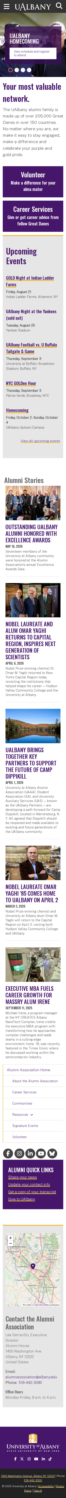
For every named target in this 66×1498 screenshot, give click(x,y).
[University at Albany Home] (33, 5)
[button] (33, 1266)
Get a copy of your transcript (32, 1192)
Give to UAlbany (21, 1199)
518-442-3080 (30, 1382)
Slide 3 (23, 70)
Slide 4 (29, 70)
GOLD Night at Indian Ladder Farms (30, 281)
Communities (22, 1103)
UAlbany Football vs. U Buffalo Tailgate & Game (31, 347)
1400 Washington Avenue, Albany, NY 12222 (28, 1475)
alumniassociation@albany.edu (31, 1377)
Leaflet (28, 1304)
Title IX (37, 1490)
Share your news (22, 1177)
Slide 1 (10, 70)
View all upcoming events (40, 441)
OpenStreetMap (42, 1304)
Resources (20, 1114)
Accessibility (46, 1486)
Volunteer (19, 1137)
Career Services (24, 1092)
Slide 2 (16, 70)
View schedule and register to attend (32, 53)
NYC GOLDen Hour (21, 383)
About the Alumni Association (35, 1081)
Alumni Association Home (28, 1070)
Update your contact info (29, 1184)
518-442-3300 (33, 1480)
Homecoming (17, 410)
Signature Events (25, 1126)
